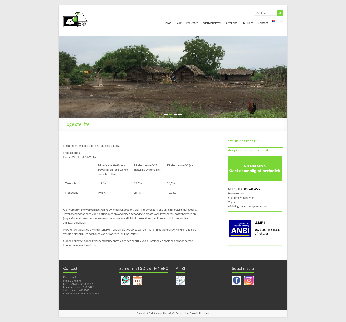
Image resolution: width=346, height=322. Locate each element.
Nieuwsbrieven (212, 22)
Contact (263, 22)
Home (167, 22)
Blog (179, 22)
